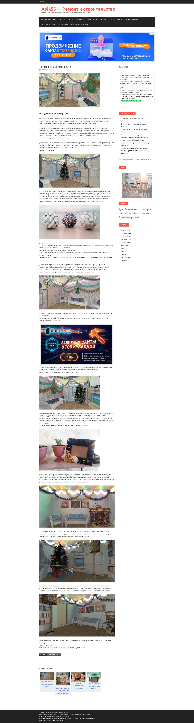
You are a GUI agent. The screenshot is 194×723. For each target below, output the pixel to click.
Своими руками (129, 217)
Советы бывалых (116, 19)
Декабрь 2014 (126, 233)
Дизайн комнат (127, 209)
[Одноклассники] (125, 67)
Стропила (63, 24)
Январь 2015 (125, 230)
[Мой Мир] (127, 67)
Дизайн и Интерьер (49, 19)
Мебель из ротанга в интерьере (78, 685)
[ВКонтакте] (120, 67)
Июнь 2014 (125, 252)
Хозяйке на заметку (79, 24)
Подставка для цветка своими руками (47, 684)
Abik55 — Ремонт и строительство (78, 8)
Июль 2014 (124, 248)
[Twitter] (122, 67)
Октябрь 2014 (126, 239)
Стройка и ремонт (48, 24)
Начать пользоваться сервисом (131, 100)
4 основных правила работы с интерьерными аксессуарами (62, 689)
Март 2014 (124, 261)
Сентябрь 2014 (126, 242)
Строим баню (132, 19)
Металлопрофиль (76, 19)
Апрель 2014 (125, 258)
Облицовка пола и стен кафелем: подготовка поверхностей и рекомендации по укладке (136, 142)
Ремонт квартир (141, 213)
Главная (42, 1)
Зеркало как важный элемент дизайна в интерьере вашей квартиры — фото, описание (135, 150)
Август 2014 (125, 245)
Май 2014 (124, 255)
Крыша (63, 19)
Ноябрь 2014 (125, 236)
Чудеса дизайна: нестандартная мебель (94, 686)
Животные (138, 210)
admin (53, 70)
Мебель (130, 213)
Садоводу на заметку (96, 19)
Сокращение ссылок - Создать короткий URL (135, 160)
